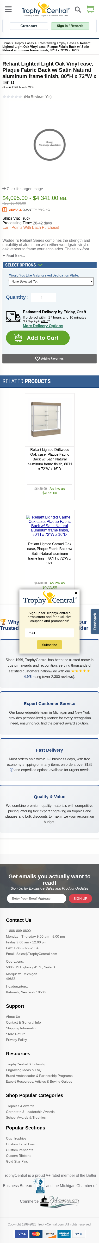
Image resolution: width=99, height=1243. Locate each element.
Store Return (15, 1034)
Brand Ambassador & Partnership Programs (39, 1076)
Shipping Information (21, 1028)
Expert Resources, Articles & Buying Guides (39, 1081)
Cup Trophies (16, 1138)
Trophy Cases (24, 43)
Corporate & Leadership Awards (30, 1112)
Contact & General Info (23, 1022)
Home (6, 43)
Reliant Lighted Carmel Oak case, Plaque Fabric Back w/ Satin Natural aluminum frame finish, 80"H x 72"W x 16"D (49, 553)
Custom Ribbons (18, 1156)
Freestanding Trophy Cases (57, 43)
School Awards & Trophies (26, 1117)
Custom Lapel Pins (20, 1144)
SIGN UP (80, 898)
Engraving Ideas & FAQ (24, 1070)
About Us (13, 1017)
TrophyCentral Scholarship (26, 1064)
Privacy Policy (16, 1040)
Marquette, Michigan (21, 974)
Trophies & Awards (20, 1106)
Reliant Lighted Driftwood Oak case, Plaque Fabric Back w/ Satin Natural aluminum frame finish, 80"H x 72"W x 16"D (49, 459)
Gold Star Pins (17, 1161)
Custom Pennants (19, 1150)
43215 (44, 321)
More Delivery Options (43, 326)
